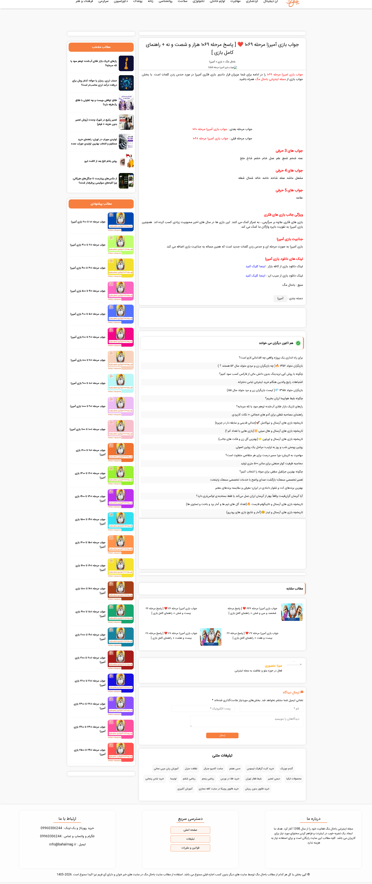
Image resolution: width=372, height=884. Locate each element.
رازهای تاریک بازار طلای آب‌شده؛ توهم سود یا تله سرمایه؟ (269, 406)
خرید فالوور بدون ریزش (257, 789)
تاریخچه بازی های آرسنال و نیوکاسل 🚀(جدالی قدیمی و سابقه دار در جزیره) (259, 422)
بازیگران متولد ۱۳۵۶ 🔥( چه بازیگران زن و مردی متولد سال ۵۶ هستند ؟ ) (260, 366)
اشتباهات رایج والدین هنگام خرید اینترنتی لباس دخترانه (270, 382)
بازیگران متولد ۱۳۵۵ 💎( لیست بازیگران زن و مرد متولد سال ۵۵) (265, 390)
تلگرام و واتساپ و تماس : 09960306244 (67, 836)
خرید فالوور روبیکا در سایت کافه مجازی (219, 789)
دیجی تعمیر (274, 779)
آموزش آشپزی (184, 789)
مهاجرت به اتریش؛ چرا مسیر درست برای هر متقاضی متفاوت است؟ (264, 455)
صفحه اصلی (190, 830)
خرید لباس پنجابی (154, 779)
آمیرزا (212, 62)
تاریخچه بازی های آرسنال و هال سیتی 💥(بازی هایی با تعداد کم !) (264, 431)
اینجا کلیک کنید (255, 266)
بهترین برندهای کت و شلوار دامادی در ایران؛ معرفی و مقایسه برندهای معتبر (259, 488)
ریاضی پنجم (208, 779)
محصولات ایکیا (293, 779)
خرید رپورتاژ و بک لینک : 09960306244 (67, 828)
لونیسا (173, 779)
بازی (220, 62)
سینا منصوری (273, 666)
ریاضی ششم (189, 779)
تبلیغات (190, 839)
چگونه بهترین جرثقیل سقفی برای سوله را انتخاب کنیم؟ (271, 471)
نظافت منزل (191, 769)
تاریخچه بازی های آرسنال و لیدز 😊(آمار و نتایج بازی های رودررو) (264, 512)
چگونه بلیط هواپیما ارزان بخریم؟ (284, 398)
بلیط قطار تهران (254, 779)
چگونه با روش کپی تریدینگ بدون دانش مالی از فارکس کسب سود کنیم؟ (261, 374)
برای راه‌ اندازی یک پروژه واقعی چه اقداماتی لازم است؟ (271, 357)
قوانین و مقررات (190, 848)
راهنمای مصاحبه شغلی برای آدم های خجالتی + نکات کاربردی (267, 414)
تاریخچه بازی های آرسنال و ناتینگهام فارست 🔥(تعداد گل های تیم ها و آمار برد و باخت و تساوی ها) (244, 504)
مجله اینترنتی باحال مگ (270, 79)
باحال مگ (230, 62)
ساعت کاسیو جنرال (213, 769)
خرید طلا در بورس (229, 779)
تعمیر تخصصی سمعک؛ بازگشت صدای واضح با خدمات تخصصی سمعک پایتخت (256, 479)
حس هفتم (234, 769)
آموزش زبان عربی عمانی (166, 769)
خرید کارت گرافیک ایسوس (260, 769)
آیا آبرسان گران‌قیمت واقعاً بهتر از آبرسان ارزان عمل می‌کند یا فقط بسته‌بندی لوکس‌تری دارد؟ (249, 496)
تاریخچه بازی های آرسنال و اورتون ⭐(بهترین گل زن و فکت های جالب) (260, 439)
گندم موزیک (286, 769)
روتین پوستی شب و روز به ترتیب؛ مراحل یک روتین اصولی (269, 447)
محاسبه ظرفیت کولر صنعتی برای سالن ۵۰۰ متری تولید (272, 463)
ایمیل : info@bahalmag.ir (67, 844)
